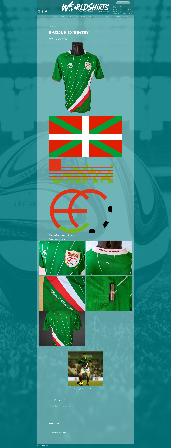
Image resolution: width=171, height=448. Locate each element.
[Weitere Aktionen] (121, 27)
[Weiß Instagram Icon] (39, 11)
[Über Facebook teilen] (50, 400)
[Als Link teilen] (64, 400)
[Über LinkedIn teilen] (59, 400)
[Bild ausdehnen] (104, 43)
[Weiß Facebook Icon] (42, 11)
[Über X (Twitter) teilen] (55, 400)
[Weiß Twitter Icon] (46, 11)
